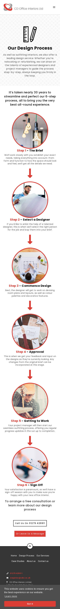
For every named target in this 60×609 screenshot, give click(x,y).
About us (31, 561)
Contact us (43, 561)
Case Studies (18, 561)
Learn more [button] (11, 596)
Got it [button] (30, 604)
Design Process (26, 555)
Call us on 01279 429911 (30, 523)
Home (14, 555)
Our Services (43, 555)
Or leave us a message (30, 533)
